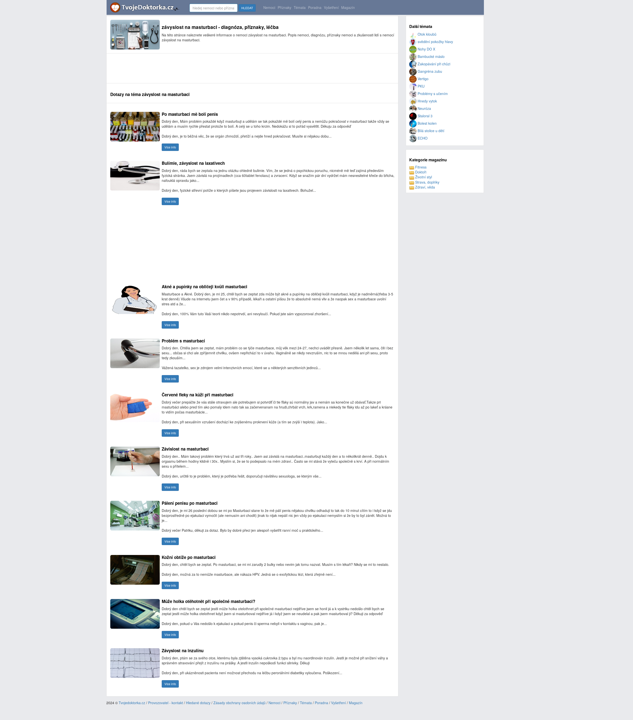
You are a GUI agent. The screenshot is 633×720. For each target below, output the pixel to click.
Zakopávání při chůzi (433, 63)
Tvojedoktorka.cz (132, 702)
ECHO (422, 138)
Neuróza (424, 108)
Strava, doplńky (426, 182)
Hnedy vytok (427, 100)
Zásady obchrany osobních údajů (239, 702)
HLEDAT (247, 8)
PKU (421, 86)
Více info (170, 147)
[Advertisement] (200, 68)
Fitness (420, 167)
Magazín (348, 7)
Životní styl (423, 176)
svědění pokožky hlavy (435, 41)
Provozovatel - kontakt (165, 702)
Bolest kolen (427, 123)
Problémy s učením (432, 93)
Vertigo (423, 78)
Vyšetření (331, 7)
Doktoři (420, 171)
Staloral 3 (424, 115)
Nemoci (269, 7)
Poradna (314, 7)
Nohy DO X (426, 49)
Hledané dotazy (198, 702)
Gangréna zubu (429, 71)
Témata (300, 7)
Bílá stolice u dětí (430, 130)
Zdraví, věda (424, 187)
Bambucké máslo (431, 56)
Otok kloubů (426, 34)
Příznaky (284, 7)
